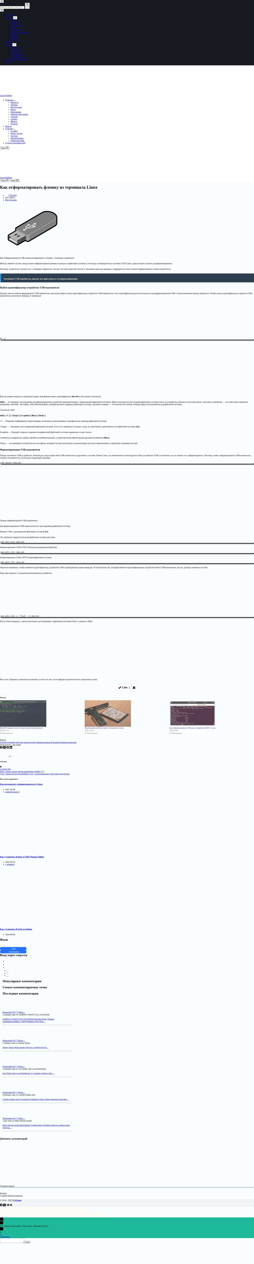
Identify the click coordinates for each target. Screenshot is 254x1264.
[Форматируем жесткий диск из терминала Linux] (126, 713)
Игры (13, 109)
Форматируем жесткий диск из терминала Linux (104, 728)
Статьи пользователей (15, 143)
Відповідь (5, 1237)
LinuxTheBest (6, 95)
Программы (16, 112)
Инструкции (16, 107)
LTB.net (8, 129)
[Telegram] (8, 1205)
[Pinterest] (8, 748)
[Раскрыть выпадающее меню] (15, 100)
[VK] (11, 1205)
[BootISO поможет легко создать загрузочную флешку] (41, 713)
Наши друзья (16, 133)
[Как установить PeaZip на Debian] (51, 924)
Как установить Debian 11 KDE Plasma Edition (22, 857)
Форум (8, 126)
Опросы (14, 124)
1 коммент (10, 864)
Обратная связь (17, 140)
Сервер (14, 119)
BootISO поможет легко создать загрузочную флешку (21, 728)
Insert (27, 1242)
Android (14, 117)
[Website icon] (1, 767)
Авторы (14, 136)
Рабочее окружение (19, 114)
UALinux (17, 1200)
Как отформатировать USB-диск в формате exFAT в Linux (192, 728)
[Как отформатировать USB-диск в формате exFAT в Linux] (210, 713)
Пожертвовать (17, 138)
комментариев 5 (12, 792)
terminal (10, 742)
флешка (55, 742)
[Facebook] (1, 748)
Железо (14, 121)
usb (16, 742)
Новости (14, 102)
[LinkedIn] (11, 748)
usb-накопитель (26, 742)
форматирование (68, 742)
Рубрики (9, 100)
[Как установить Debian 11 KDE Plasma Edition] (51, 852)
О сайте (14, 131)
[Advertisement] (127, 316)
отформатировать (42, 742)
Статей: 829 (5, 769)
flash (3, 742)
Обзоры (14, 105)
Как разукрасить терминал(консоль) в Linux (21, 784)
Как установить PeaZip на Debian (16, 929)
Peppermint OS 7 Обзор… (14, 1012)
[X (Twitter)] (4, 748)
